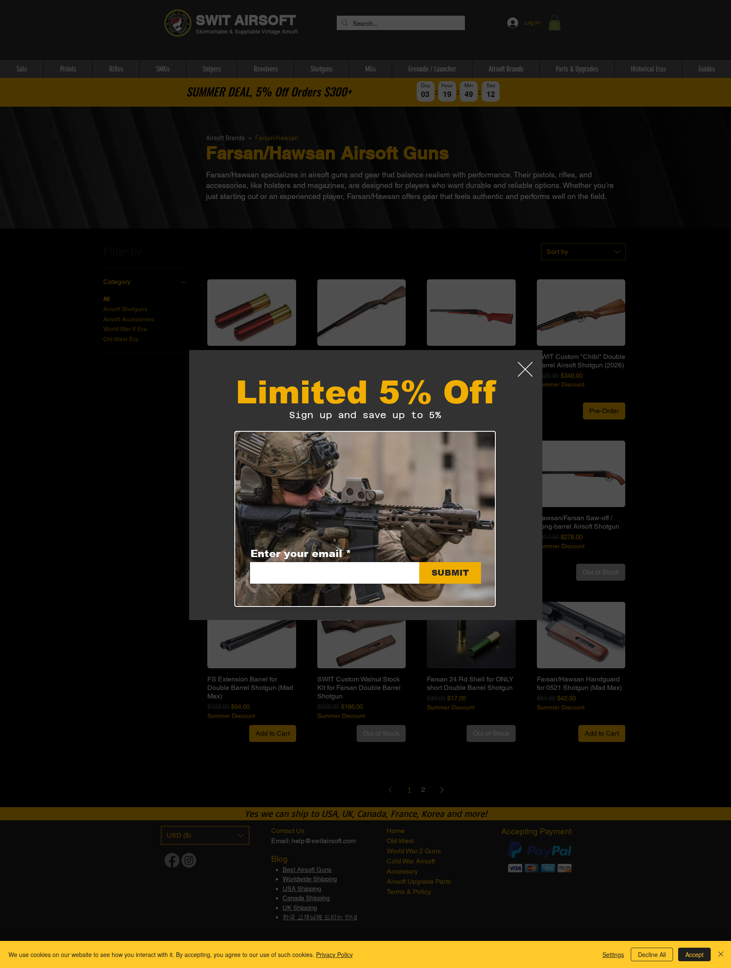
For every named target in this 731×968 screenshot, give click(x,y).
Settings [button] (613, 954)
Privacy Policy (334, 954)
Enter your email (296, 554)
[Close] (721, 954)
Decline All (652, 954)
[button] (525, 369)
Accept (694, 954)
